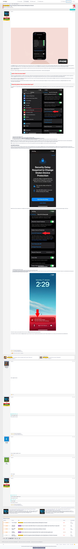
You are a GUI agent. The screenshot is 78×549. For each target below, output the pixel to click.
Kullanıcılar (41, 1)
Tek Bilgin (5, 1)
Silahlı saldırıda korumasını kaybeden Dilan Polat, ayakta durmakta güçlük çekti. (37, 532)
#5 (74, 457)
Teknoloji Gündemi (13, 526)
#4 (74, 436)
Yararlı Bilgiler (14, 522)
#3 (74, 397)
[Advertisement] (42, 20)
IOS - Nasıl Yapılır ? (13, 529)
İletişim (57, 544)
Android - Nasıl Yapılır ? (14, 535)
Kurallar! (60, 544)
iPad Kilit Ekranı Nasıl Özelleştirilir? (55, 357)
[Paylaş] (73, 11)
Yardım (68, 544)
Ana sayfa (20, 1)
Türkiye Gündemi (13, 532)
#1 (74, 11)
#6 (74, 478)
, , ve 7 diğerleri (18, 353)
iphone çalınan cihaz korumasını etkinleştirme (11, 541)
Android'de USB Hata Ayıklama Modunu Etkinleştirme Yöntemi (35, 522)
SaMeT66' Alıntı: (14, 413)
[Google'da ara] (3, 6)
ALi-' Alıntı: (13, 499)
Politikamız (64, 544)
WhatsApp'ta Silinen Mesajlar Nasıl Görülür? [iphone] (22, 357)
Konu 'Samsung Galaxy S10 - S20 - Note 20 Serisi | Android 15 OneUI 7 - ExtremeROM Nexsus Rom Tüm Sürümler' (58, 510)
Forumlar (27, 1)
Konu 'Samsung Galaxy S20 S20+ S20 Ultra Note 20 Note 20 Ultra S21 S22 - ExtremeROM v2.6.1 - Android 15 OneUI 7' (22, 510)
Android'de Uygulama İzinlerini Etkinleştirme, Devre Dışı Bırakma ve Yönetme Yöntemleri (40, 535)
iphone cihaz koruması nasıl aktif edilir (24, 541)
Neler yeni (33, 1)
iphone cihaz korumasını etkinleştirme (37, 541)
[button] (36, 1)
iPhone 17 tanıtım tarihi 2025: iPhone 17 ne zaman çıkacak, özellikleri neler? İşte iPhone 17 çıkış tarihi (40, 525)
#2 (74, 361)
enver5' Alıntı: (14, 495)
